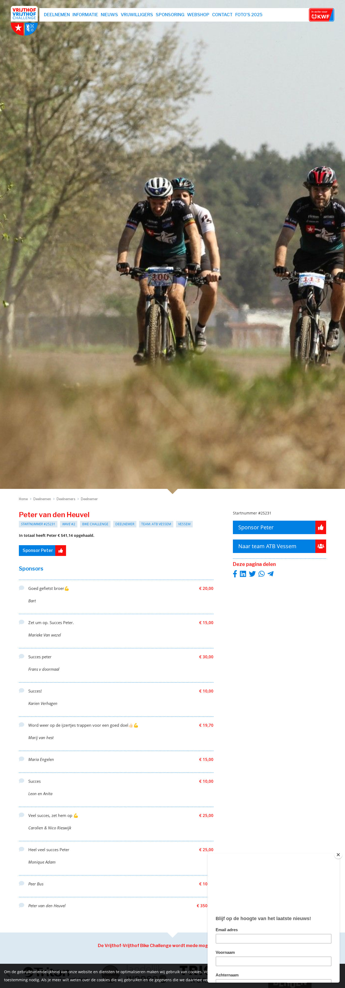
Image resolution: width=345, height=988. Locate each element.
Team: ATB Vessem (156, 524)
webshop (198, 14)
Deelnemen (57, 14)
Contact (222, 14)
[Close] (338, 855)
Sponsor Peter (38, 550)
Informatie (85, 14)
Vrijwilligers (137, 14)
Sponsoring (170, 14)
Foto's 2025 (249, 14)
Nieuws (109, 14)
